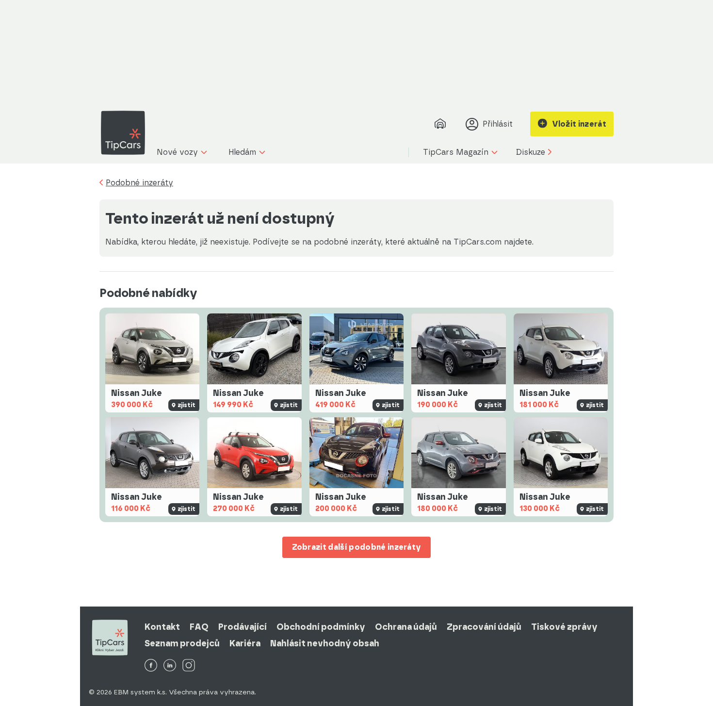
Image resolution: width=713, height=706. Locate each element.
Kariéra (244, 643)
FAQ (199, 627)
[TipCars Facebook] (151, 666)
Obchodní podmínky (320, 627)
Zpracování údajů (484, 627)
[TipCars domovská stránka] (126, 133)
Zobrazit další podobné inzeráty (356, 547)
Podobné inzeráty (139, 183)
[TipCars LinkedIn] (169, 666)
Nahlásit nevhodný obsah (324, 643)
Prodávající (242, 627)
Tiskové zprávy (564, 627)
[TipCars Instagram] (188, 666)
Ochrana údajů (406, 627)
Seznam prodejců (182, 643)
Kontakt (162, 627)
